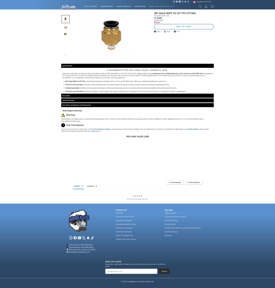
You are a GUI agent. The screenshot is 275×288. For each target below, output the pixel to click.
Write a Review (194, 182)
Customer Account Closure (175, 217)
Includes (66, 96)
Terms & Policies (171, 220)
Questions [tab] (90, 186)
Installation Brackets (124, 220)
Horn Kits (119, 213)
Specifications (68, 100)
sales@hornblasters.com (79, 252)
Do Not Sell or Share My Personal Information (183, 228)
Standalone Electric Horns (126, 224)
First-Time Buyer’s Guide (100, 129)
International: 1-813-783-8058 (81, 247)
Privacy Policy (170, 224)
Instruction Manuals (124, 232)
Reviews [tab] (77, 186)
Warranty (168, 235)
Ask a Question (176, 182)
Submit (164, 271)
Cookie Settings (171, 232)
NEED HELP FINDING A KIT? (161, 6)
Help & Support (171, 213)
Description (67, 66)
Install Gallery (192, 129)
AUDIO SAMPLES (124, 6)
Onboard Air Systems (124, 228)
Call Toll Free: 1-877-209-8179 (80, 245)
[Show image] (65, 19)
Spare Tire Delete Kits (124, 235)
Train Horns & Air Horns (125, 217)
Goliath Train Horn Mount (126, 239)
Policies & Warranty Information (76, 105)
